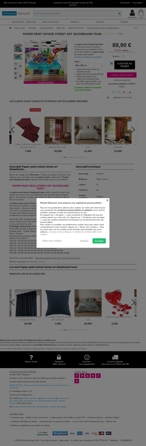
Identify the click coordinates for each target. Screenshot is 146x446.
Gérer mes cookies (51, 241)
